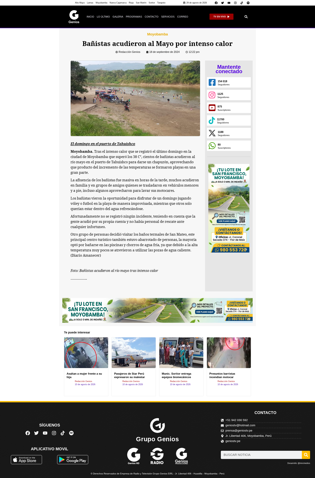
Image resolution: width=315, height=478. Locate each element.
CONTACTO (151, 16)
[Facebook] (216, 3)
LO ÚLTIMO (103, 16)
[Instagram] (235, 3)
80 (219, 144)
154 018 (222, 81)
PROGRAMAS (134, 16)
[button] (246, 17)
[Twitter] (222, 3)
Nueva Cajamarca (118, 2)
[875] (212, 108)
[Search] (306, 455)
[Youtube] (229, 3)
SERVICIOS (168, 16)
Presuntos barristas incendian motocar (222, 375)
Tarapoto (161, 2)
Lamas (90, 2)
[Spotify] (248, 3)
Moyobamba (101, 2)
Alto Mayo (80, 2)
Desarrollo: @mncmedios (298, 463)
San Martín (141, 2)
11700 (220, 119)
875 (220, 106)
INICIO (90, 16)
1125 (220, 94)
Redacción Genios (83, 381)
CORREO (182, 16)
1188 (220, 132)
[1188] (212, 133)
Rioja (131, 2)
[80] (212, 146)
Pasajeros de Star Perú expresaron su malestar (129, 375)
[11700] (211, 120)
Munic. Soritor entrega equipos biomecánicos (176, 375)
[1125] (212, 95)
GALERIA (118, 16)
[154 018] (212, 82)
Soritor (152, 2)
